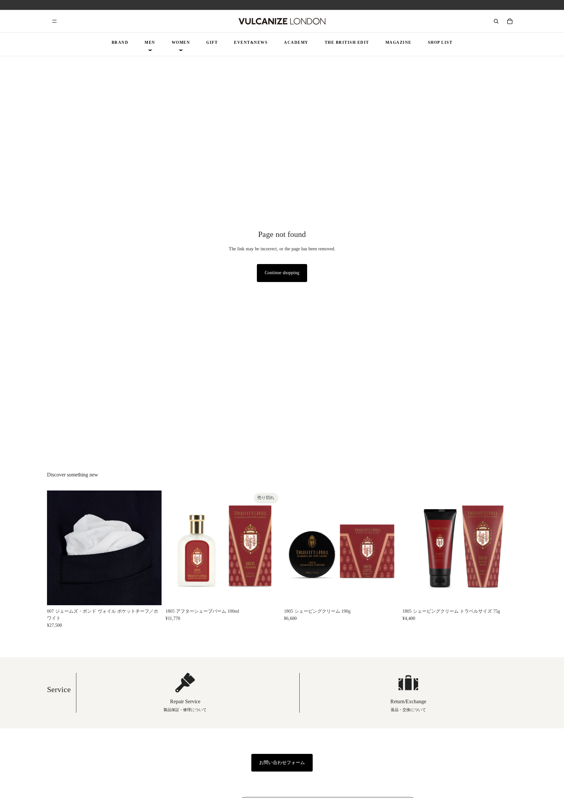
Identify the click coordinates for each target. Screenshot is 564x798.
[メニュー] (54, 21)
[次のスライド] (152, 548)
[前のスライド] (57, 548)
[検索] (496, 21)
